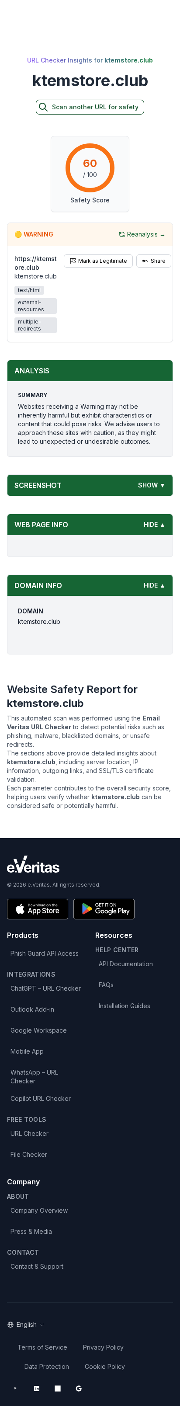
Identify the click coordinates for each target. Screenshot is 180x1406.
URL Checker (29, 1133)
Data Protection (46, 1366)
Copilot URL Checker (40, 1098)
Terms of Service (42, 1347)
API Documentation (126, 963)
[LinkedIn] (36, 1388)
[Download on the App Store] (37, 909)
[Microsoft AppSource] (57, 1388)
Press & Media (31, 1231)
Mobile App (27, 1051)
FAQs (106, 984)
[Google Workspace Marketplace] (78, 1388)
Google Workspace (38, 1030)
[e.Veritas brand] (90, 864)
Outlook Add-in (32, 1009)
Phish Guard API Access (44, 953)
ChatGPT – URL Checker (45, 988)
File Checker (28, 1154)
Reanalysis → (146, 234)
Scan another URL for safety (95, 107)
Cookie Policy (105, 1366)
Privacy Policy (103, 1347)
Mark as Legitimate (102, 261)
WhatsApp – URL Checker (34, 1076)
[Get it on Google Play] (104, 909)
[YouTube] (15, 1388)
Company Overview (39, 1210)
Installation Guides (124, 1005)
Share (158, 261)
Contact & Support (36, 1266)
